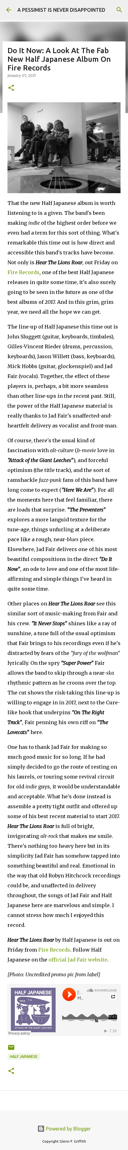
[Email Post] (11, 1050)
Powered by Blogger (68, 1128)
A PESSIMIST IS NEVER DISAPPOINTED (61, 10)
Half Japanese (24, 1057)
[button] (11, 88)
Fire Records (23, 272)
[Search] (119, 9)
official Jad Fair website (77, 960)
